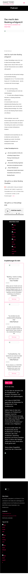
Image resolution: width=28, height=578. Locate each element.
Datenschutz (5, 516)
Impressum (11, 516)
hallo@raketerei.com (6, 513)
